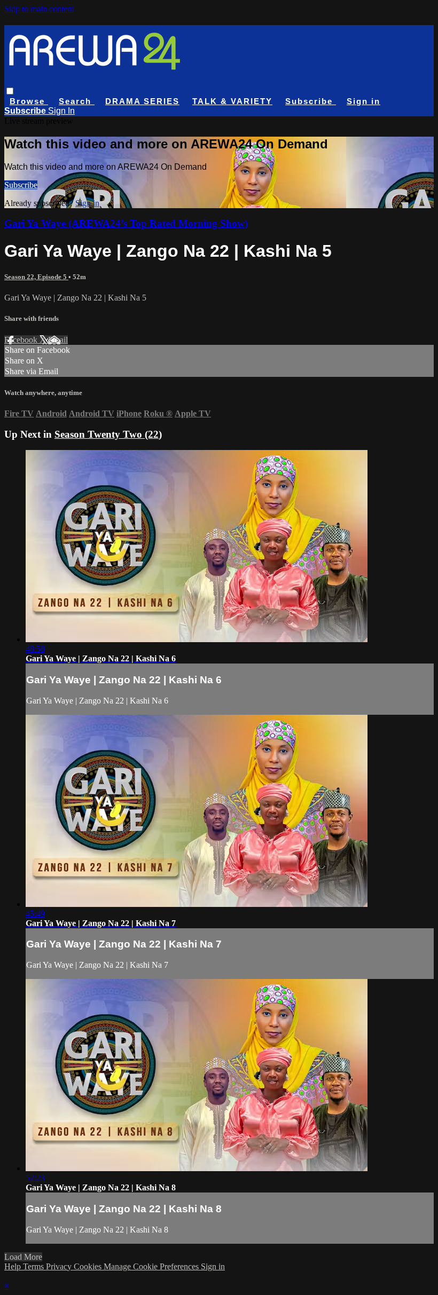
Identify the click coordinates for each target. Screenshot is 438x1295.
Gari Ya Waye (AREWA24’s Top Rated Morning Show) (126, 223)
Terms (34, 1266)
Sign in (363, 101)
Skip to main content (39, 8)
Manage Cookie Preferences (152, 1266)
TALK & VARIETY (232, 101)
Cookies (89, 1266)
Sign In (61, 110)
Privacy (60, 1266)
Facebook (22, 339)
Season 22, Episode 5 (36, 277)
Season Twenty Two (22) (108, 434)
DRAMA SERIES (142, 101)
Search (77, 101)
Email (58, 339)
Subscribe (20, 184)
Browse (29, 101)
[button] (9, 91)
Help (13, 1266)
